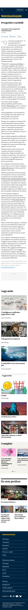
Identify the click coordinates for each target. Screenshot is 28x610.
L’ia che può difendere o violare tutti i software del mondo (5, 518)
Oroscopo (5, 563)
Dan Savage (5, 398)
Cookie (9, 606)
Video (4, 555)
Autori (4, 573)
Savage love (6, 584)
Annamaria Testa (7, 29)
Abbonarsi (20, 10)
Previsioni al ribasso (8, 502)
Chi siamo (5, 539)
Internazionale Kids (8, 591)
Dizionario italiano (8, 560)
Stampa (13, 36)
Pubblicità (5, 567)
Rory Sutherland (18, 200)
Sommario (5, 545)
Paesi (4, 570)
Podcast (4, 581)
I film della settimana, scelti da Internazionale (11, 436)
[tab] (12, 471)
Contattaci (5, 542)
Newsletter (6, 576)
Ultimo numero (7, 588)
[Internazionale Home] (9, 534)
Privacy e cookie (7, 552)
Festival (5, 549)
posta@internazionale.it (8, 267)
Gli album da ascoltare (8, 417)
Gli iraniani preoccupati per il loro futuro (20, 516)
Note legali (4, 606)
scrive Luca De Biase (16, 64)
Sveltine (4, 395)
